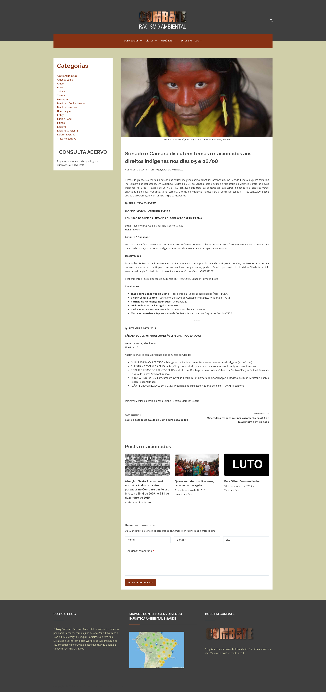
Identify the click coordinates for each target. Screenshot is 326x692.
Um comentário (183, 494)
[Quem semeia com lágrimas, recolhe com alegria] (197, 465)
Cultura (61, 95)
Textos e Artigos (189, 40)
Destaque (156, 169)
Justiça (60, 115)
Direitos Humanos (67, 107)
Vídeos (149, 40)
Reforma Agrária (66, 134)
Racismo (62, 126)
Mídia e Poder (64, 118)
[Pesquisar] (271, 20)
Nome (132, 539)
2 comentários (232, 490)
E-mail (181, 539)
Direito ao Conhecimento (71, 103)
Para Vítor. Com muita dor (242, 481)
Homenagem (64, 111)
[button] (141, 41)
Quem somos (131, 40)
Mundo (61, 122)
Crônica (61, 91)
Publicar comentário (140, 582)
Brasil (60, 87)
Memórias (166, 40)
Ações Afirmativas (67, 75)
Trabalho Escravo (66, 138)
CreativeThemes (113, 686)
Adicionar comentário (141, 550)
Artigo (60, 83)
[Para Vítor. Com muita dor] (246, 465)
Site (228, 539)
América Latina (65, 79)
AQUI (241, 653)
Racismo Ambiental (172, 169)
